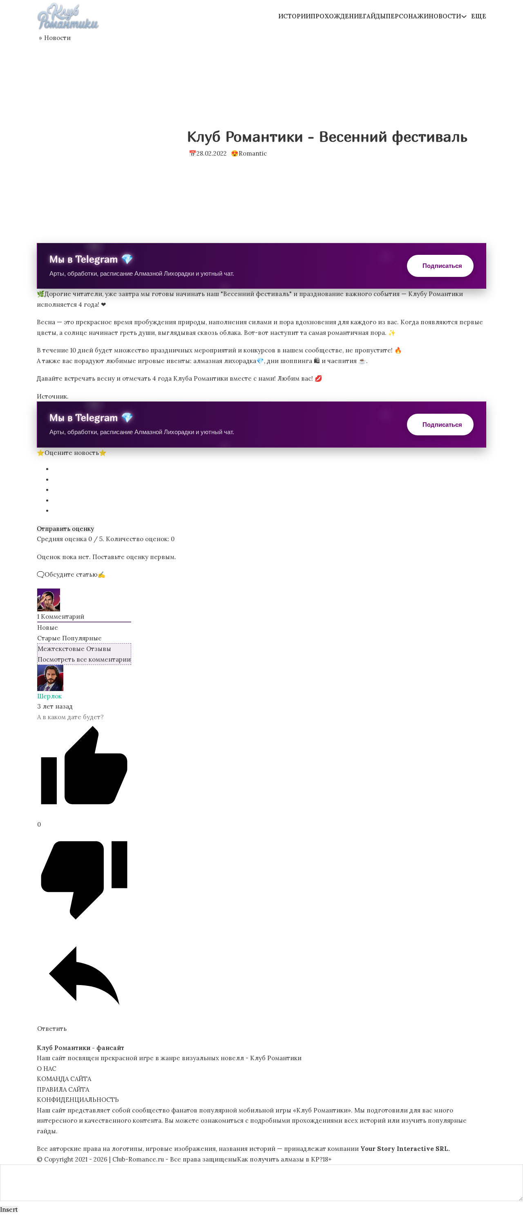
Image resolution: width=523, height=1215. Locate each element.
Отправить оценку (65, 528)
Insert (9, 1209)
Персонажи (407, 16)
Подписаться (442, 265)
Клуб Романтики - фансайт (80, 1048)
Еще (478, 16)
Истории (294, 16)
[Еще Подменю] (464, 16)
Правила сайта (63, 1089)
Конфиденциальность (78, 1100)
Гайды (374, 16)
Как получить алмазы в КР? (280, 1159)
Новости (445, 16)
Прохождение (337, 16)
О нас (46, 1068)
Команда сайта (64, 1079)
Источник (52, 396)
